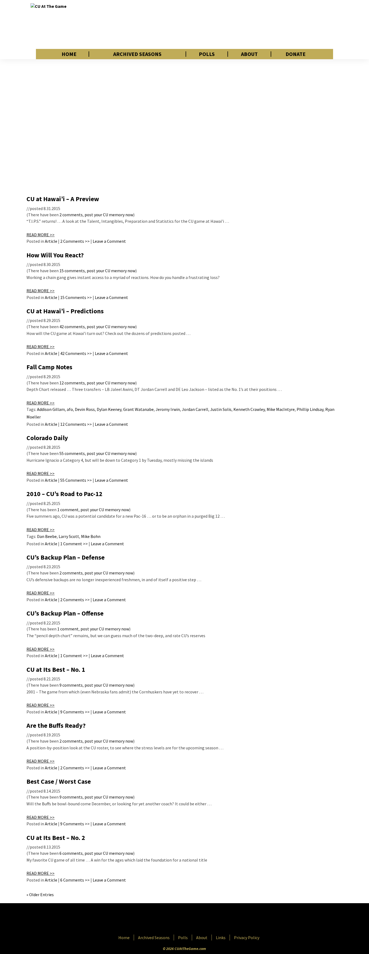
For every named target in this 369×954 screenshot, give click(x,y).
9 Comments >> (75, 711)
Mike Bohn (90, 536)
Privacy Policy (246, 937)
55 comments (72, 453)
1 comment (68, 509)
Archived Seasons (137, 54)
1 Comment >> (74, 543)
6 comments (71, 853)
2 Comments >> (75, 241)
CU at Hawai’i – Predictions (65, 311)
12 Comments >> (76, 424)
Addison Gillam (51, 409)
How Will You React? (55, 255)
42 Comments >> (76, 353)
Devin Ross (85, 409)
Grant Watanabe (138, 409)
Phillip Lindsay (310, 409)
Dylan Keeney (109, 409)
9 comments (71, 685)
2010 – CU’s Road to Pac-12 (64, 494)
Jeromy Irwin (168, 409)
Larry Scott (69, 536)
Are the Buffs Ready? (56, 725)
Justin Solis (221, 409)
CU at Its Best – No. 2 (55, 837)
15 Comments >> (76, 297)
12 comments (72, 382)
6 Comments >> (75, 880)
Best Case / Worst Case (58, 781)
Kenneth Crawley (249, 409)
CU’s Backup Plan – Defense (65, 557)
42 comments (72, 326)
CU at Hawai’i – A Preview (62, 199)
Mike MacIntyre (281, 409)
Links (221, 937)
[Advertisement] (240, 24)
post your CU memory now (109, 214)
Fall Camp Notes (49, 367)
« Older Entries (40, 894)
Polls (207, 54)
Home (69, 54)
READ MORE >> (40, 234)
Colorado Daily (47, 438)
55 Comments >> (76, 480)
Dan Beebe (47, 536)
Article (51, 241)
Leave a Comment (109, 241)
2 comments (71, 214)
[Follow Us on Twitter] (196, 919)
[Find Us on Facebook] (172, 919)
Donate (296, 54)
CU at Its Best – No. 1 (55, 669)
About (249, 54)
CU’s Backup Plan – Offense (64, 613)
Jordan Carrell (195, 409)
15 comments (72, 270)
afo (70, 409)
